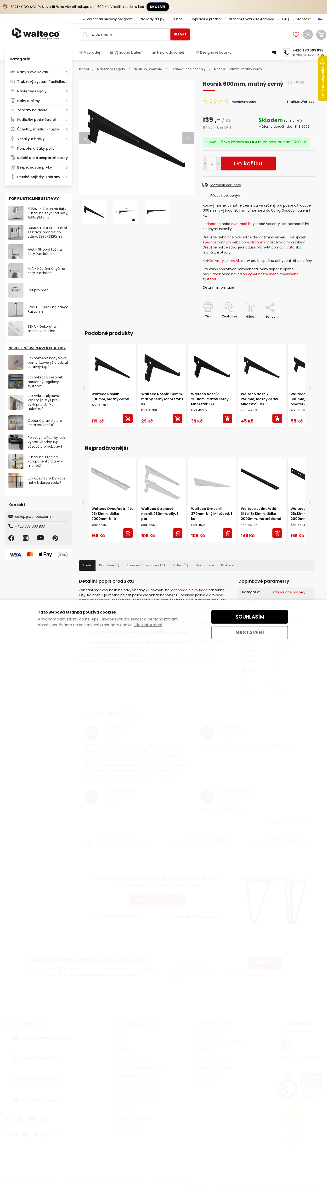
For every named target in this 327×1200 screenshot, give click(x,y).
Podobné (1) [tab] (109, 565)
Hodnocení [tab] (205, 565)
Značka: (301, 101)
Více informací (148, 625)
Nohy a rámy (28, 100)
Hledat (180, 34)
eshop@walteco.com (33, 516)
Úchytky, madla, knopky (38, 129)
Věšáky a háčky (31, 138)
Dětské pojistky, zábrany (38, 177)
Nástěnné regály (32, 91)
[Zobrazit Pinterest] (56, 538)
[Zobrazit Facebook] (12, 538)
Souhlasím (249, 616)
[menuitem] (92, 52)
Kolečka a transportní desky (42, 157)
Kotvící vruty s (214, 260)
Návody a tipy (153, 19)
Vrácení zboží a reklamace (251, 19)
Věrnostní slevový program (110, 19)
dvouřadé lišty (243, 223)
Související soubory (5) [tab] (146, 565)
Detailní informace (218, 287)
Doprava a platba (206, 19)
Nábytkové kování (33, 72)
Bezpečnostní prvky (34, 167)
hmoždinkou (237, 260)
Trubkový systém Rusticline (41, 81)
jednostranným (218, 242)
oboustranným (254, 242)
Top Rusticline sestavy (33, 198)
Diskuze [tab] (227, 565)
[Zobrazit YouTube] (41, 538)
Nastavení (250, 632)
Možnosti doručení (225, 185)
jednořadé (178, 590)
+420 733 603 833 (30, 526)
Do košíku (218, 163)
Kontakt (304, 19)
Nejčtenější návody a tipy (37, 348)
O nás (177, 19)
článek (215, 274)
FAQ (285, 19)
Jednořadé (212, 223)
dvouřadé (200, 590)
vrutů (290, 247)
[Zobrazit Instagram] (26, 538)
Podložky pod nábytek (37, 119)
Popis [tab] (87, 565)
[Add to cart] (128, 418)
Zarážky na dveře (32, 110)
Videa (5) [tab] (181, 565)
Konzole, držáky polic (36, 148)
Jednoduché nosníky (288, 592)
